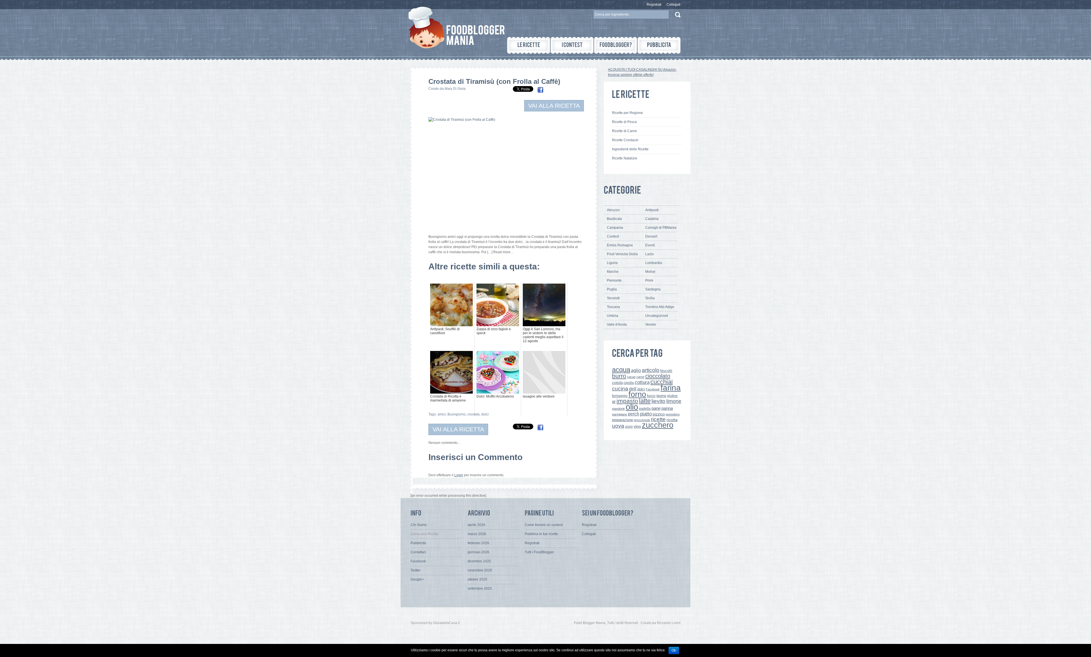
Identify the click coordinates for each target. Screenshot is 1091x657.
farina (671, 387)
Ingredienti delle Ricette (630, 149)
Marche (613, 272)
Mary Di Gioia (455, 89)
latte (645, 400)
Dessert (651, 236)
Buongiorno (456, 414)
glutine (672, 396)
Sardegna (653, 289)
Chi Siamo (419, 525)
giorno (661, 396)
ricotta (672, 419)
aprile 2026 (476, 525)
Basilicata (614, 219)
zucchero (657, 425)
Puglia (612, 289)
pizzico (659, 414)
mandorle (618, 408)
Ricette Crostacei (625, 140)
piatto (646, 413)
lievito (658, 401)
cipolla (629, 382)
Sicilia (650, 298)
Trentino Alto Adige (659, 307)
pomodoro (673, 414)
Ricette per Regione (627, 113)
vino (637, 426)
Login (458, 475)
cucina (620, 389)
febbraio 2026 (478, 543)
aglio (636, 370)
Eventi (650, 245)
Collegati (673, 5)
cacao (631, 377)
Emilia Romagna (620, 245)
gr (614, 401)
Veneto (650, 325)
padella (645, 409)
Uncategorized (656, 316)
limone (673, 401)
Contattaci (418, 552)
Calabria (652, 219)
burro (619, 376)
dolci (485, 414)
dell (632, 388)
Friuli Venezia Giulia (622, 254)
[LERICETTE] (528, 45)
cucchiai (661, 381)
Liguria (612, 263)
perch (633, 413)
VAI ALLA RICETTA (554, 105)
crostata (473, 414)
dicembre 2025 (479, 561)
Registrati (654, 5)
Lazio (649, 254)
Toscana (613, 307)
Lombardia (653, 263)
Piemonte (614, 280)
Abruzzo (613, 210)
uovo (629, 427)
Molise (650, 272)
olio (632, 406)
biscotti (666, 371)
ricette (658, 419)
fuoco (651, 396)
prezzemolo (642, 420)
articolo (650, 370)
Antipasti (652, 210)
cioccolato (657, 376)
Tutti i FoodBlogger (539, 552)
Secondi (613, 298)
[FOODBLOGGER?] (615, 45)
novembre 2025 (480, 570)
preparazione (622, 420)
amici (442, 414)
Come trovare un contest (544, 525)
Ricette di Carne (624, 131)
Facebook (653, 389)
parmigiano (619, 414)
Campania (615, 228)
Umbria (612, 316)
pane (656, 408)
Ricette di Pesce (624, 122)
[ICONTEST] (572, 45)
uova (618, 426)
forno (637, 394)
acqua (621, 369)
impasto (627, 401)
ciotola (617, 383)
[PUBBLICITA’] (659, 45)
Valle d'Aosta (617, 325)
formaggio (620, 396)
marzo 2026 (477, 534)
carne (640, 377)
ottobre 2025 (477, 579)
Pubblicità (418, 543)
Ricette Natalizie (624, 158)
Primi (649, 280)
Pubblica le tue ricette (541, 534)
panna (667, 408)
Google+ (417, 579)
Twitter (415, 570)
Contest (613, 236)
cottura (642, 382)
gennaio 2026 (478, 552)
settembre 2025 (480, 589)
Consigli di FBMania (660, 228)
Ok (674, 650)
